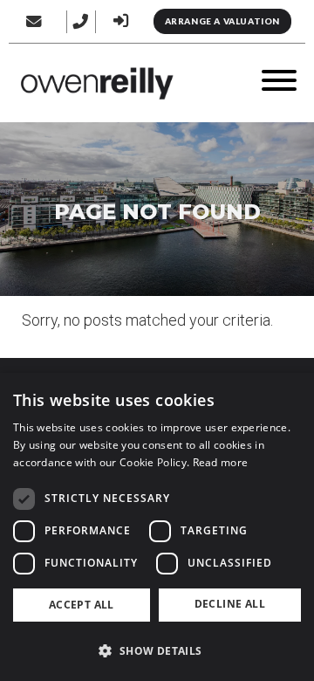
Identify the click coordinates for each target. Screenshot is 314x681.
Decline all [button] (230, 603)
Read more (221, 462)
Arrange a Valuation (222, 21)
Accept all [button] (81, 604)
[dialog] (157, 527)
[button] (157, 650)
